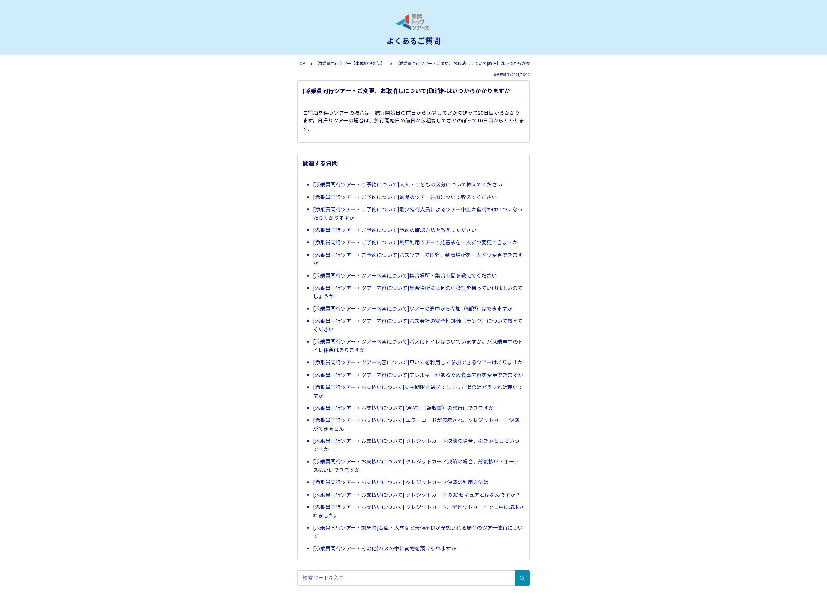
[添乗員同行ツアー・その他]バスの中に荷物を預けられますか (384, 548)
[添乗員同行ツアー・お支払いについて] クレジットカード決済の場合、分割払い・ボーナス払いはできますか (416, 465)
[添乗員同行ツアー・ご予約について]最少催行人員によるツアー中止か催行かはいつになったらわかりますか (418, 213)
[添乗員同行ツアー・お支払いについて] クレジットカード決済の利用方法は (400, 482)
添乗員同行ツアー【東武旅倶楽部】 (351, 63)
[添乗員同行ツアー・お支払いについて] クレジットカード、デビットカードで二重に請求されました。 (418, 511)
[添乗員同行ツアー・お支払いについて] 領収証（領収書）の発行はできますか (403, 407)
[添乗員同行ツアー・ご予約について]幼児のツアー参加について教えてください (405, 197)
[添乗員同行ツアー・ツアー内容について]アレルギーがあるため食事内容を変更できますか (418, 374)
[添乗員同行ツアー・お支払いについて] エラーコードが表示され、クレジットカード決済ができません (416, 424)
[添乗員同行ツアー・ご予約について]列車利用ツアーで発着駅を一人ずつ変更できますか (415, 242)
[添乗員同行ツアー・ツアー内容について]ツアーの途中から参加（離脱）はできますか (412, 308)
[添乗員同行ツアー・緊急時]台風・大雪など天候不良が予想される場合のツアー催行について (418, 532)
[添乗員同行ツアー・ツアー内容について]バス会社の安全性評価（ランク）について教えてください (418, 325)
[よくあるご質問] (413, 22)
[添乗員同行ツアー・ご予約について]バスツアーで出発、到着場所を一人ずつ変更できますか (418, 259)
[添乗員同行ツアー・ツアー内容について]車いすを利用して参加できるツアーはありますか (418, 362)
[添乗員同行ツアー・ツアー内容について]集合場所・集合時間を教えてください (405, 275)
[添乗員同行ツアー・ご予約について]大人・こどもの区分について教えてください (407, 184)
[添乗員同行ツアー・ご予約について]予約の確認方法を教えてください (394, 230)
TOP (301, 63)
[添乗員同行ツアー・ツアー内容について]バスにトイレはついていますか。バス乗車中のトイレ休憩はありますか (418, 345)
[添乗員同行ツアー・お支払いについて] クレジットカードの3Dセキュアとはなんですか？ (416, 494)
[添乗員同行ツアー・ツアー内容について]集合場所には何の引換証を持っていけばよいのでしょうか (418, 292)
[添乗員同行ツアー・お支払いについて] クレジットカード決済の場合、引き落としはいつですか (416, 445)
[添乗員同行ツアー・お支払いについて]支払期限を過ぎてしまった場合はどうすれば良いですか (418, 391)
